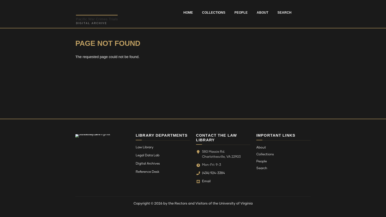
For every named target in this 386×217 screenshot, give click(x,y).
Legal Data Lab (147, 155)
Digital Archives (148, 163)
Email (206, 181)
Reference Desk (147, 171)
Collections (213, 12)
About (262, 12)
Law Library (144, 147)
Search (284, 12)
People (241, 12)
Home (188, 12)
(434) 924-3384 (213, 173)
